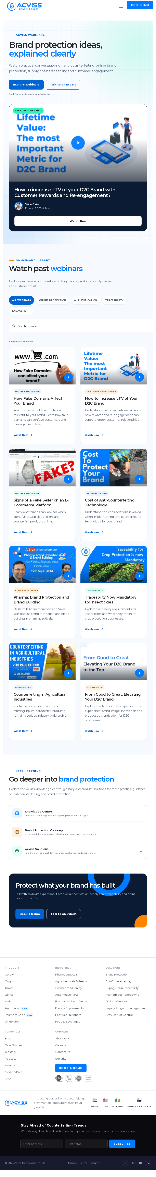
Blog (8, 1038)
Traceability (114, 300)
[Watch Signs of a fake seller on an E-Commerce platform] (42, 467)
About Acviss (63, 1038)
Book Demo (140, 5)
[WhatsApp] (148, 1163)
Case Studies (13, 1045)
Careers (60, 1045)
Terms (83, 1163)
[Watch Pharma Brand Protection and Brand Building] (42, 565)
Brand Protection (117, 974)
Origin (9, 981)
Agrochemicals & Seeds (71, 981)
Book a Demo (30, 913)
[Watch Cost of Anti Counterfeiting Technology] (113, 467)
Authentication (85, 300)
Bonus (9, 994)
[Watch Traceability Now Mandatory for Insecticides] (113, 565)
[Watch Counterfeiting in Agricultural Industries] (42, 661)
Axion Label (16, 1008)
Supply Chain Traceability (122, 988)
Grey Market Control (119, 1014)
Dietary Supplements (69, 1008)
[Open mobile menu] (121, 6)
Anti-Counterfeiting (118, 981)
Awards (10, 1065)
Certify (9, 974)
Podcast (10, 1058)
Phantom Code (18, 1014)
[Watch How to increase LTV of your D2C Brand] (113, 366)
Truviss (9, 988)
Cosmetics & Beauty (68, 988)
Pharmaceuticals (66, 974)
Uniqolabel (12, 1021)
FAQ (8, 1078)
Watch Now (78, 221)
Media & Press (14, 1072)
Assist (8, 1001)
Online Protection (52, 300)
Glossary (10, 1051)
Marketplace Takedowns (122, 994)
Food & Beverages (67, 1021)
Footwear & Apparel (68, 1014)
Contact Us (62, 1051)
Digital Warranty (116, 1001)
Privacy (72, 1163)
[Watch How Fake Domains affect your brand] (42, 366)
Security (60, 1058)
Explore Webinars (26, 84)
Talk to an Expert (63, 84)
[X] (133, 1163)
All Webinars (21, 300)
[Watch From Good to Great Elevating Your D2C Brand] (113, 661)
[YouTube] (140, 1163)
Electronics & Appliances (71, 1001)
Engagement (21, 310)
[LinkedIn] (125, 1163)
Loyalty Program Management (126, 1008)
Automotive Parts (66, 994)
